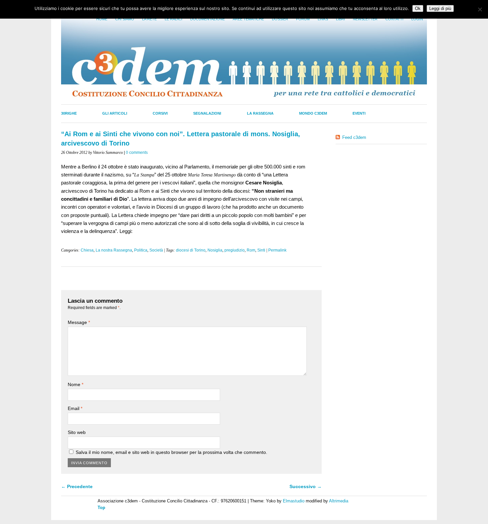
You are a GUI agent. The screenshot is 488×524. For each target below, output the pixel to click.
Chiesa (87, 250)
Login (417, 19)
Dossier (280, 19)
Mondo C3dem (313, 113)
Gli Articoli (114, 113)
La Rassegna (260, 113)
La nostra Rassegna (114, 250)
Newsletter (365, 19)
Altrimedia (338, 500)
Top (101, 507)
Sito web (77, 432)
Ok (418, 8)
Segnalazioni (207, 113)
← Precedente (77, 486)
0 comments (137, 152)
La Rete (149, 19)
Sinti (261, 250)
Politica (140, 250)
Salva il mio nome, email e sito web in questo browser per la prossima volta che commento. (171, 452)
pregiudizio (234, 250)
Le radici (173, 19)
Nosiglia (214, 250)
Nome (75, 384)
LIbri (340, 19)
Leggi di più (440, 8)
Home (101, 19)
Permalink (277, 250)
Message (79, 322)
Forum (303, 19)
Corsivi (160, 113)
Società (156, 250)
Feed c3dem (354, 137)
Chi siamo (124, 19)
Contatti (394, 19)
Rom (251, 250)
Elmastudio (293, 500)
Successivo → (305, 486)
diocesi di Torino (190, 250)
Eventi (359, 113)
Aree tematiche (248, 19)
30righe (69, 113)
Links (323, 19)
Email (75, 408)
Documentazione (207, 19)
